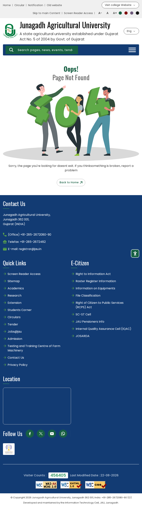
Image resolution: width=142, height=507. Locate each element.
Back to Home (69, 182)
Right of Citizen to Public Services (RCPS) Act (100, 305)
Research (14, 295)
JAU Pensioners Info (90, 321)
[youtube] (52, 433)
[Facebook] (29, 433)
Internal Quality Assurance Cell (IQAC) (103, 329)
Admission (15, 339)
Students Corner (20, 310)
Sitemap (14, 281)
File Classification (88, 295)
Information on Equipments (95, 288)
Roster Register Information (96, 281)
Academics (16, 288)
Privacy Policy (18, 365)
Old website (54, 5)
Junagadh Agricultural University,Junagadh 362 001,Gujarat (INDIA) (26, 219)
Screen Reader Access (78, 13)
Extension (14, 303)
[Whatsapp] (63, 433)
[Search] (11, 50)
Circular (19, 5)
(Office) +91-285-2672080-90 (29, 234)
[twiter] (41, 433)
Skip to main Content (46, 13)
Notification (35, 5)
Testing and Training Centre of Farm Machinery (34, 348)
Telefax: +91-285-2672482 (27, 242)
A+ (115, 13)
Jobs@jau (15, 331)
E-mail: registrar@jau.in (24, 249)
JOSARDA (83, 336)
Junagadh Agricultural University (51, 497)
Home (7, 5)
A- (100, 13)
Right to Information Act (93, 274)
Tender (13, 324)
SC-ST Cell (83, 314)
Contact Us (16, 357)
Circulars (14, 317)
